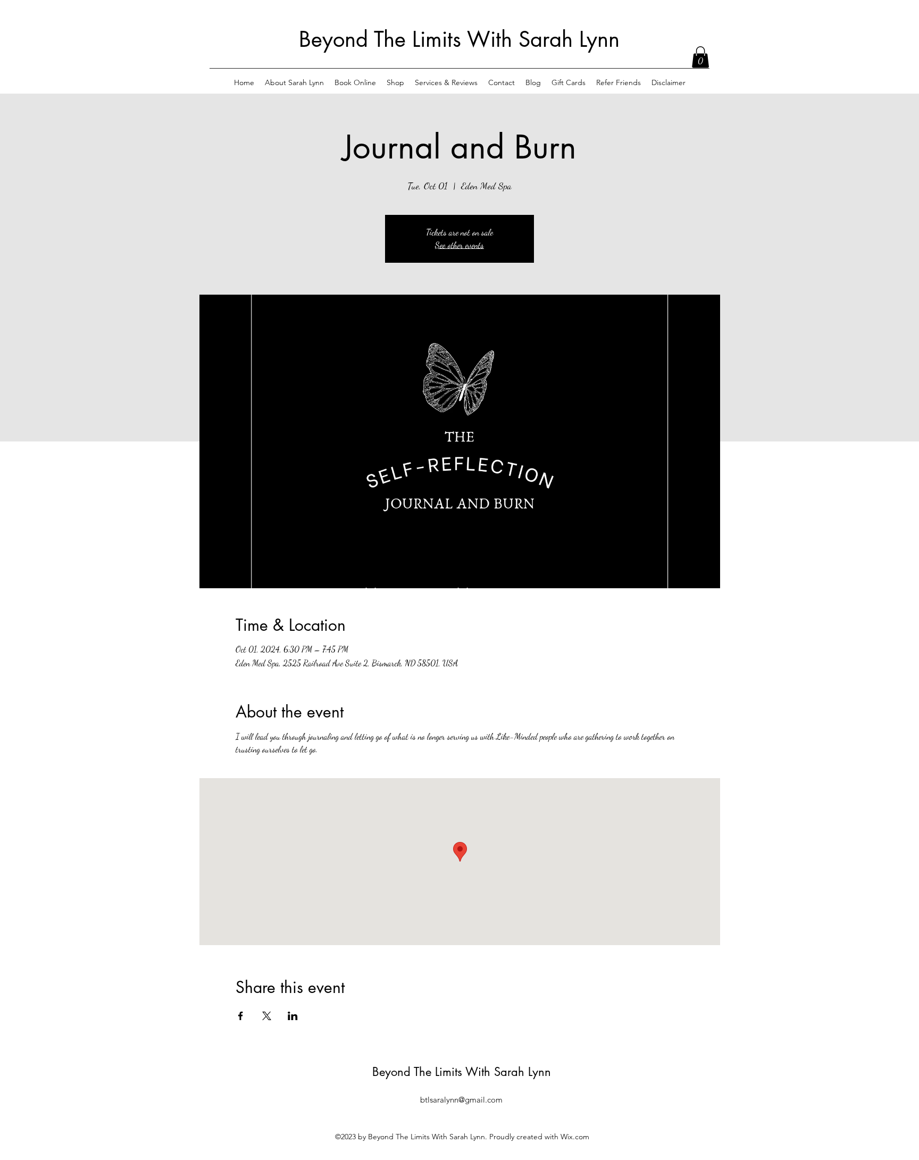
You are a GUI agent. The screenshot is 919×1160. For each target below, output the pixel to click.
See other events (459, 245)
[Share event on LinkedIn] (293, 1016)
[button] (700, 57)
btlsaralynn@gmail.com (461, 1100)
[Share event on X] (267, 1016)
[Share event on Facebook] (241, 1016)
